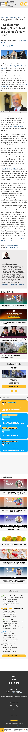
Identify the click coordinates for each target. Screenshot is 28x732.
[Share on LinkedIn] (4, 46)
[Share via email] (12, 46)
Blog (7, 17)
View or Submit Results (14, 656)
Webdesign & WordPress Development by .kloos (14, 725)
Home (2, 17)
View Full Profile (14, 387)
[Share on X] (7, 46)
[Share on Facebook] (9, 46)
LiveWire (2, 730)
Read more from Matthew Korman (13, 284)
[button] (11, 390)
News (11, 17)
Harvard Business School (16, 729)
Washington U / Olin (12, 247)
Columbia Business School (8, 169)
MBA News (17, 17)
